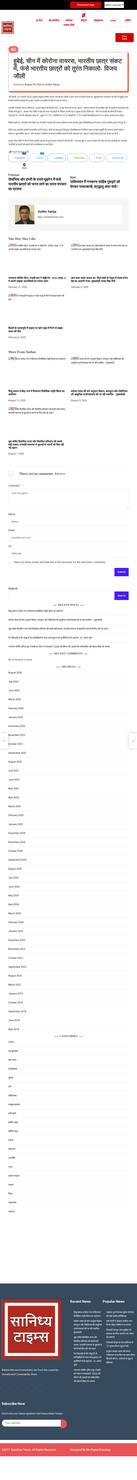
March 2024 (14, 913)
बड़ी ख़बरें (12, 1113)
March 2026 (14, 699)
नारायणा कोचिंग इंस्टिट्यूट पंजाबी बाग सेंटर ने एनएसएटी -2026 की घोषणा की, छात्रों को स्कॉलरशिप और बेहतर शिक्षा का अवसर (59, 646)
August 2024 (15, 868)
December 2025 (16, 726)
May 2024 (13, 895)
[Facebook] (5, 1387)
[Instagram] (40, 1387)
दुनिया (10, 1077)
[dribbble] (31, 1387)
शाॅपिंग (128, 20)
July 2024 (13, 877)
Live (113, 20)
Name (11, 514)
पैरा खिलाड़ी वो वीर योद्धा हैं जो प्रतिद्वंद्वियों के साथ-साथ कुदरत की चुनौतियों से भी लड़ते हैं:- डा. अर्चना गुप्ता (50, 637)
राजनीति (11, 1158)
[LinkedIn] (22, 1387)
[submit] (64, 1424)
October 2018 (15, 1002)
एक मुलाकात (13, 1051)
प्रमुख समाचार (14, 1104)
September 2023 (17, 967)
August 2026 (15, 672)
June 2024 (14, 886)
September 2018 (17, 1011)
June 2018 (14, 1020)
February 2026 (16, 708)
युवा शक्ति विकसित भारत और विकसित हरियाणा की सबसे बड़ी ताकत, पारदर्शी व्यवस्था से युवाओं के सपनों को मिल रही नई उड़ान (36, 444)
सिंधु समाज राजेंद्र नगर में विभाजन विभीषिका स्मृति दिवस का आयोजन (35, 611)
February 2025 (16, 815)
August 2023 (15, 975)
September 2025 (17, 753)
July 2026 (13, 681)
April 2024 (13, 904)
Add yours (60, 473)
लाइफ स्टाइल (13, 1175)
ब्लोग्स (10, 1140)
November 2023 (16, 949)
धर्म (9, 1086)
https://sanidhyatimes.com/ (51, 217)
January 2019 (15, 993)
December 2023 (16, 940)
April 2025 (13, 797)
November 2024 (16, 842)
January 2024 (15, 931)
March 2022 (14, 984)
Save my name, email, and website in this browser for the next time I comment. (60, 562)
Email (11, 530)
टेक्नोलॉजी (12, 1069)
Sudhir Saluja (52, 84)
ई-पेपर (39, 20)
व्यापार (11, 1184)
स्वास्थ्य (11, 1211)
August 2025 (15, 761)
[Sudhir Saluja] (24, 214)
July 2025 (13, 770)
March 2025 (14, 806)
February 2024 (16, 922)
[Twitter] (14, 1387)
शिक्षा (10, 1193)
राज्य (10, 1167)
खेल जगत (12, 1060)
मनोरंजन (11, 1149)
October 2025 (15, 744)
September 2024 (17, 859)
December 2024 (16, 833)
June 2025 (14, 779)
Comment (14, 485)
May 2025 (13, 788)
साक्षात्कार (12, 1202)
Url (10, 546)
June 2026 (14, 690)
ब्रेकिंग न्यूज (13, 1122)
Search (12, 588)
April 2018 (13, 1029)
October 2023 (15, 958)
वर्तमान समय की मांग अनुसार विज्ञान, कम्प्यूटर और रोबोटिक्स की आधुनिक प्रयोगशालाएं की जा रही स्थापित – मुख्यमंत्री (99, 393)
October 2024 (15, 851)
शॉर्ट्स (84, 20)
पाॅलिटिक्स (12, 1095)
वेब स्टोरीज (54, 20)
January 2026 (15, 717)
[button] (65, 36)
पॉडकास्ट (98, 20)
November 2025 (16, 735)
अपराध (11, 1042)
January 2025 (15, 824)
